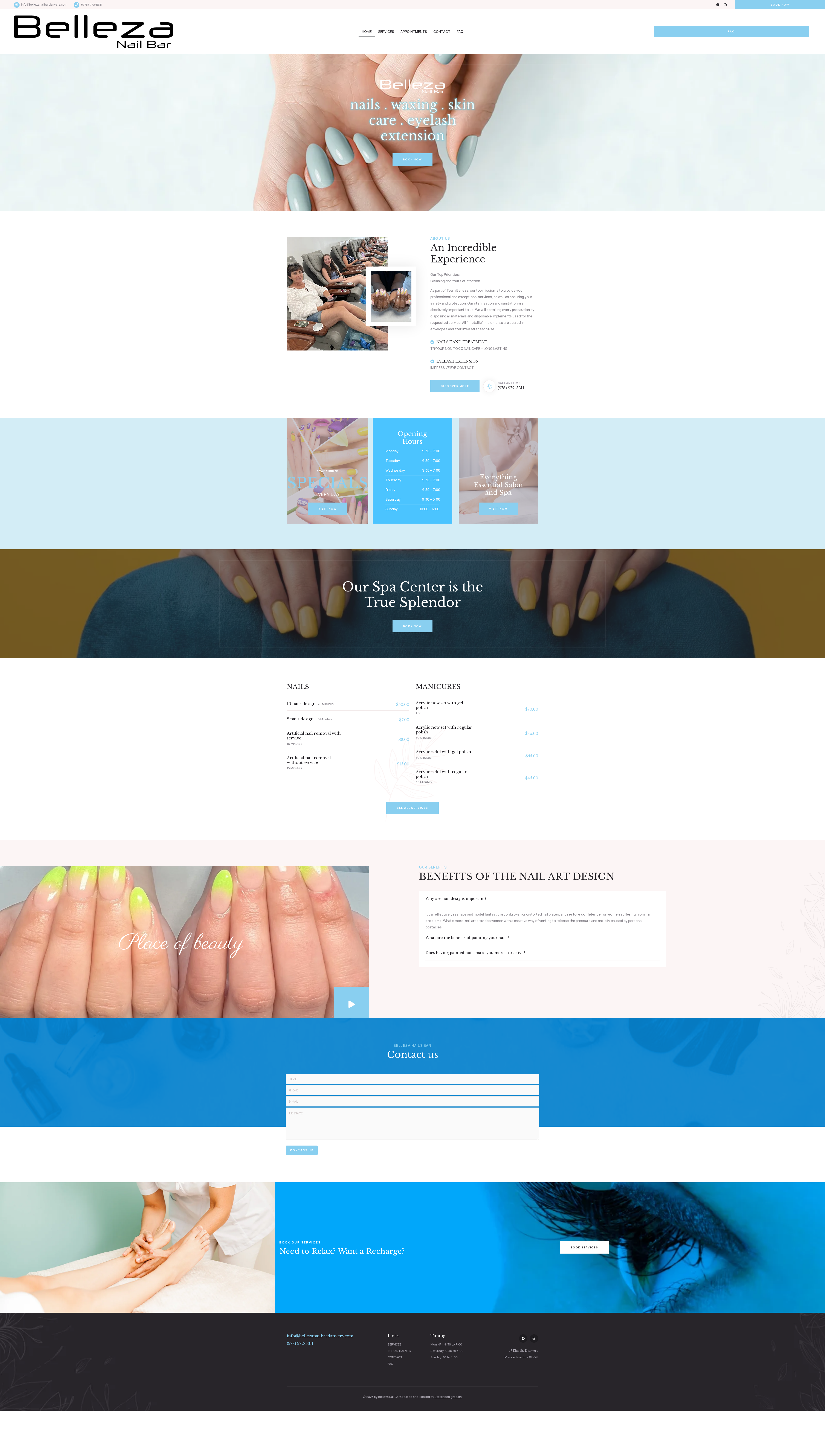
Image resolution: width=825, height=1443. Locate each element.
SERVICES (386, 31)
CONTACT (441, 31)
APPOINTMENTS (413, 31)
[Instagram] (725, 4)
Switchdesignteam (448, 1397)
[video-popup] (351, 1002)
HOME (367, 31)
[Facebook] (717, 4)
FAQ (460, 31)
